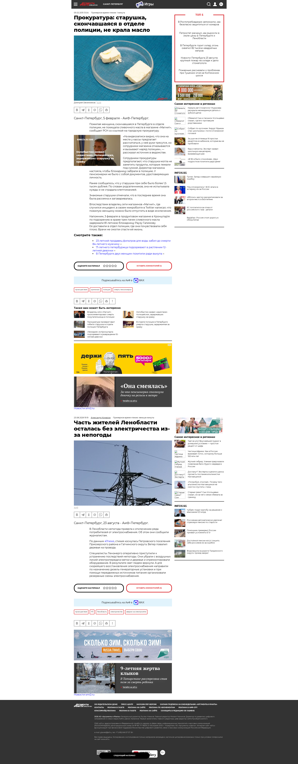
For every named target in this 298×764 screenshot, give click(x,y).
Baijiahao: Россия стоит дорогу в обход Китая (202, 219)
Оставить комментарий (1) (149, 266)
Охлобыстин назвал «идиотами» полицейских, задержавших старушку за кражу (151, 314)
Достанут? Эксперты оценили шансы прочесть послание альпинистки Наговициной (206, 474)
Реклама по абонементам (162, 707)
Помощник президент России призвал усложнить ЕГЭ (201, 531)
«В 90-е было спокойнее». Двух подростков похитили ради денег (204, 160)
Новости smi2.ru (84, 408)
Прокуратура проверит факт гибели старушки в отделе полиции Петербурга (101, 324)
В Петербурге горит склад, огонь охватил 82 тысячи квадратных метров (199, 48)
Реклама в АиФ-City (187, 707)
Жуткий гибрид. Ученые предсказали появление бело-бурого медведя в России (206, 464)
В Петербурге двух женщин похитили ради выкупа (129, 253)
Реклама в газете (115, 707)
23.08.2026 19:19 (81, 417)
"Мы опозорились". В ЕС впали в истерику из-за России (202, 188)
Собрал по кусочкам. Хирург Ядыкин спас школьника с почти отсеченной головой (206, 130)
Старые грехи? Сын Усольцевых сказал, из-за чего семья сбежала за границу (205, 494)
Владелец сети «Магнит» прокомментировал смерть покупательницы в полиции (100, 314)
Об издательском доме (105, 704)
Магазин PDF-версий (146, 704)
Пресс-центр (127, 704)
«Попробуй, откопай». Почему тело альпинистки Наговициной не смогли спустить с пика (205, 484)
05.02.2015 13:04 (81, 12)
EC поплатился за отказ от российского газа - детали (200, 208)
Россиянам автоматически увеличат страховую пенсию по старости (204, 521)
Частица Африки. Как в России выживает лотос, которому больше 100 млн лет (205, 453)
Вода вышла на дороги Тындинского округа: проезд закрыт (205, 552)
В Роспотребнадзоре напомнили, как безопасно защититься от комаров (199, 23)
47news (109, 541)
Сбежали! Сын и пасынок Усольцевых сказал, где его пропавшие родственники (206, 120)
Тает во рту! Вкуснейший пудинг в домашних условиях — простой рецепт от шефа (204, 443)
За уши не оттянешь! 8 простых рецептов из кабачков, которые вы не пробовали (206, 141)
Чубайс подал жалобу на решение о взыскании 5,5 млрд (204, 511)
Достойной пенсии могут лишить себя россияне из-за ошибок (203, 542)
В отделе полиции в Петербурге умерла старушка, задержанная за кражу (152, 324)
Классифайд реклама (105, 711)
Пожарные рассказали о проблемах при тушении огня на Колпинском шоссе (199, 73)
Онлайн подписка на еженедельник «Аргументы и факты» (188, 704)
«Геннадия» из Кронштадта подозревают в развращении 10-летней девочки (102, 334)
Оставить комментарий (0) (149, 588)
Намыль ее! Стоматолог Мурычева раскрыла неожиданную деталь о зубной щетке (204, 110)
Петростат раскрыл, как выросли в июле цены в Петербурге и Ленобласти (199, 36)
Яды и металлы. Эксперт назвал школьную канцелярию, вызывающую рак (203, 151)
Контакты (99, 707)
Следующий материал (124, 756)
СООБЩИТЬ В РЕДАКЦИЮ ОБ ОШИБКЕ (178, 711)
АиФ (99, 102)
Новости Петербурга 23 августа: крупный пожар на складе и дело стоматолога (199, 61)
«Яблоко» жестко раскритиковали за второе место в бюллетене (205, 198)
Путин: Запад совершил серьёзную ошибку (204, 178)
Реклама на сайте (136, 707)
